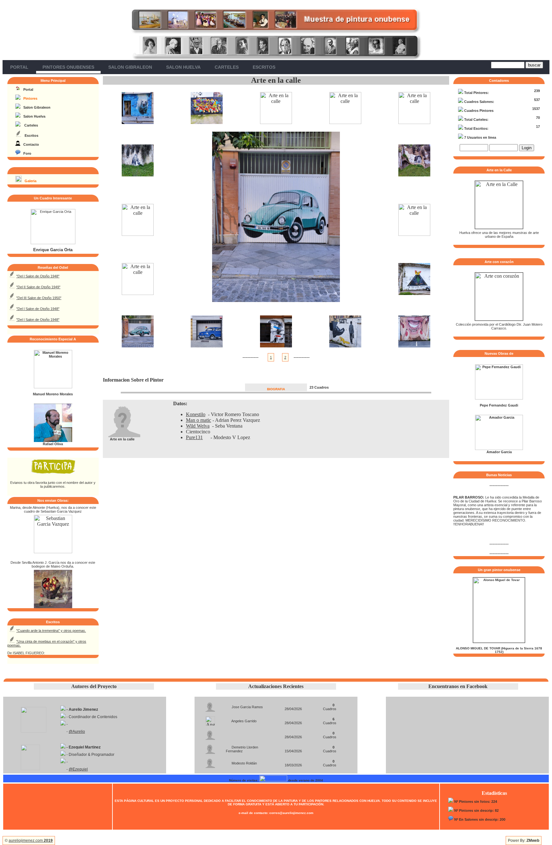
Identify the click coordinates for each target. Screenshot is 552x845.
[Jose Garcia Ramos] (210, 705)
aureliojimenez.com (31, 840)
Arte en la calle (276, 80)
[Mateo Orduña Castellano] (53, 606)
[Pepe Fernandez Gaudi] (499, 398)
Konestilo (195, 414)
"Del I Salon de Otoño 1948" (37, 276)
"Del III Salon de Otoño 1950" (38, 298)
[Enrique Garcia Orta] (53, 243)
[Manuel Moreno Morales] (53, 387)
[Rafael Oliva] (53, 441)
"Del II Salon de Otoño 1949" (38, 287)
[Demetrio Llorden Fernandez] (210, 747)
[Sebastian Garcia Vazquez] (53, 551)
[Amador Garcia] (499, 449)
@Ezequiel (78, 769)
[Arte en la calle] (138, 122)
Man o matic (198, 420)
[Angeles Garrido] (210, 719)
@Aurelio (77, 731)
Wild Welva (198, 426)
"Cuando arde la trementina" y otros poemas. (51, 630)
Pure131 (194, 437)
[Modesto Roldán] (210, 761)
